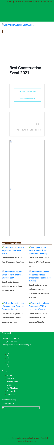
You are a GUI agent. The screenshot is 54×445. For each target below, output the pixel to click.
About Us (10, 379)
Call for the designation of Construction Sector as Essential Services (13, 317)
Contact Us (11, 391)
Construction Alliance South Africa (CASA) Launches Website (38, 317)
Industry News (12, 382)
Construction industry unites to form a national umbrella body (12, 286)
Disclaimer (11, 394)
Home (9, 375)
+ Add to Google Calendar (28, 91)
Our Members (12, 388)
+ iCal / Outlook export (27, 99)
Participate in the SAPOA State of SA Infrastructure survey (39, 262)
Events (9, 385)
